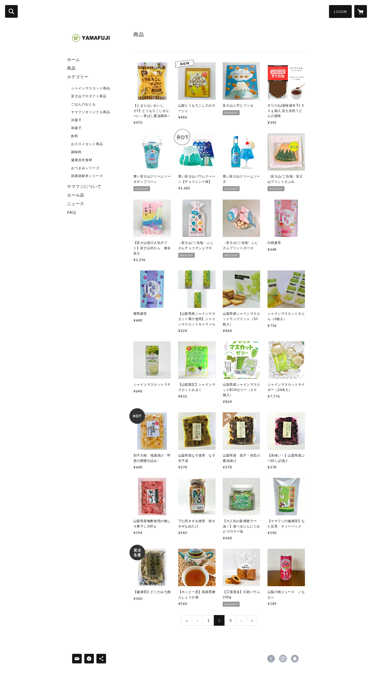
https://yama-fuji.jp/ (295, 658)
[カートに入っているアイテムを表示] (360, 11)
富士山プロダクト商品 (89, 96)
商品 (71, 68)
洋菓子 (76, 120)
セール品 (75, 194)
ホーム (73, 59)
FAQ (71, 212)
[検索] (11, 11)
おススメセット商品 (87, 144)
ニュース (75, 203)
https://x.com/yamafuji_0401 (271, 658)
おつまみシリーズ (85, 168)
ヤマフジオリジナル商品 (90, 112)
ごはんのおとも (83, 104)
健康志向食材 (81, 160)
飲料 (74, 136)
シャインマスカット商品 (90, 88)
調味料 (76, 152)
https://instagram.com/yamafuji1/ (283, 658)
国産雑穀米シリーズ (87, 176)
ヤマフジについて (84, 186)
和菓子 (76, 128)
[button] (340, 11)
